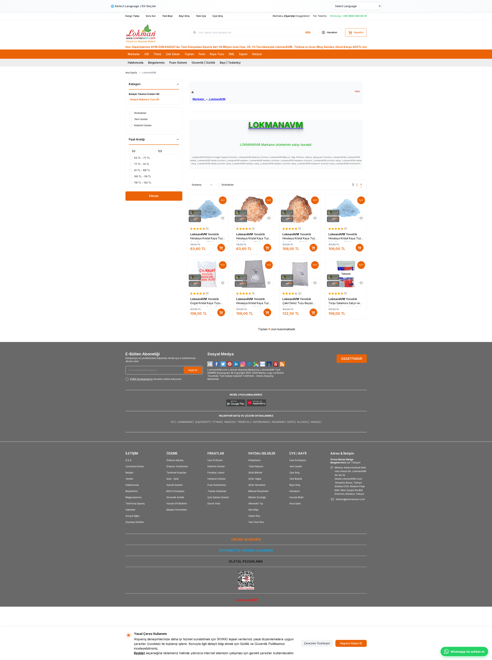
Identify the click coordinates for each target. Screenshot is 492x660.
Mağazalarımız (133, 497)
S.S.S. (128, 460)
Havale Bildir (296, 497)
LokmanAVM (216, 99)
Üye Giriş (294, 472)
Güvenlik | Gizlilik (203, 62)
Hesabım (294, 491)
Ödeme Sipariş (174, 460)
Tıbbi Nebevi (255, 466)
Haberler (130, 509)
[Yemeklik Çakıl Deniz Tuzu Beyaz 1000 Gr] (300, 274)
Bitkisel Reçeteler (258, 491)
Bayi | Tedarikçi (230, 62)
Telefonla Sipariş (135, 503)
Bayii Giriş (294, 484)
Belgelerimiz (156, 62)
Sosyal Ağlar (132, 515)
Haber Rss (254, 515)
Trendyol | (244, 421)
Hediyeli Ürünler (216, 478)
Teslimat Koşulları (176, 472)
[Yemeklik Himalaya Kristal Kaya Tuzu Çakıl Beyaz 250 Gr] (207, 209)
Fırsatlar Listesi (215, 472)
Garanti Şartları (174, 484)
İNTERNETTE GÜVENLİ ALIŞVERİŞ (246, 550)
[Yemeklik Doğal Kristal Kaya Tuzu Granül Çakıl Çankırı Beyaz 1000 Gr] (207, 274)
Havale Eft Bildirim (176, 503)
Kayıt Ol (192, 370)
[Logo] (148, 32)
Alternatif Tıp (255, 503)
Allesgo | (303, 421)
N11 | (173, 421)
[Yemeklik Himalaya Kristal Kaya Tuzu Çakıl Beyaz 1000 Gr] (253, 274)
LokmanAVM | (185, 421)
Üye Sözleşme (297, 460)
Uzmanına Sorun (134, 466)
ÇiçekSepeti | (203, 421)
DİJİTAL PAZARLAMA (246, 561)
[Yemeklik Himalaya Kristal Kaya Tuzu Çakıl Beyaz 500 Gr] (346, 209)
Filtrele (154, 196)
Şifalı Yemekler (256, 484)
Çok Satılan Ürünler (218, 497)
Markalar (199, 99)
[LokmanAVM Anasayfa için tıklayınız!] (208, 92)
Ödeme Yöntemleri (177, 466)
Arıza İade (295, 503)
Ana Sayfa (131, 72)
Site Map (253, 509)
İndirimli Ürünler (216, 466)
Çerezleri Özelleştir (317, 643)
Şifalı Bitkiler (255, 472)
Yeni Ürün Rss (256, 522)
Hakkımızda (135, 62)
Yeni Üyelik (295, 466)
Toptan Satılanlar (216, 491)
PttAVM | (217, 421)
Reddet (139, 653)
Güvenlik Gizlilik (175, 497)
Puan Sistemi (178, 62)
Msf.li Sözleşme (175, 491)
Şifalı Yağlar (254, 478)
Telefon (322, 15)
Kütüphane (254, 460)
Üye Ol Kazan (215, 460)
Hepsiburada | (261, 421)
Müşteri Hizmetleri (176, 509)
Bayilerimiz (131, 491)
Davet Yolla (213, 503)
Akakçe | (316, 421)
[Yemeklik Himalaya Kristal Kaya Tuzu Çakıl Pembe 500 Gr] (300, 209)
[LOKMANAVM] (357, 91)
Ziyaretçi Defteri (134, 522)
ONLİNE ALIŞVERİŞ (246, 539)
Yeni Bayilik (295, 478)
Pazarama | (279, 421)
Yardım (129, 478)
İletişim (129, 472)
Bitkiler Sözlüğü (257, 497)
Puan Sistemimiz (216, 484)
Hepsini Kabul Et (351, 643)
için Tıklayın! (345, 461)
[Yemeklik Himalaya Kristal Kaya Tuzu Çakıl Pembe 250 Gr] (253, 209)
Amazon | (230, 421)
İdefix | (291, 421)
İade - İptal (172, 478)
